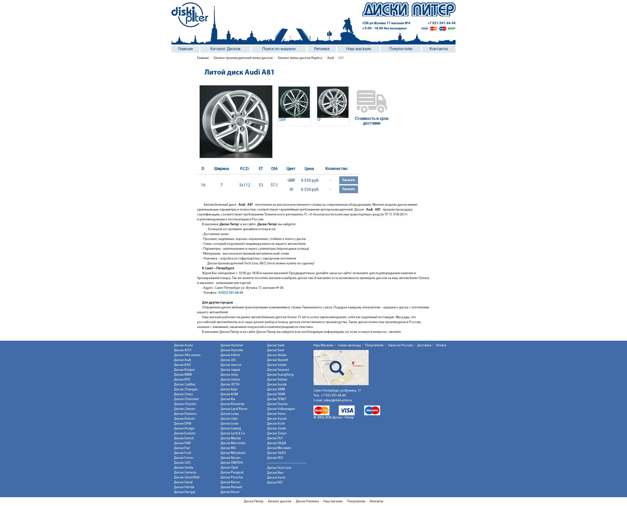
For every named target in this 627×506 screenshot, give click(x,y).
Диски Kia (227, 399)
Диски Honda (184, 487)
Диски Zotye (277, 433)
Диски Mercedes (233, 443)
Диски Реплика (307, 501)
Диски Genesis (185, 472)
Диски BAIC (182, 365)
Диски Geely (183, 468)
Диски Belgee (184, 370)
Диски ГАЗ (275, 438)
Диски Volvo (276, 414)
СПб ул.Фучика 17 (386, 23)
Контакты (439, 49)
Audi (330, 58)
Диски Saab (276, 345)
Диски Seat (275, 350)
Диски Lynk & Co (232, 433)
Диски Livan (229, 424)
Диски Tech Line (279, 468)
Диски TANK (276, 394)
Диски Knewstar (232, 404)
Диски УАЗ (275, 458)
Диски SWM (276, 389)
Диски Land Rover (233, 409)
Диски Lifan (229, 419)
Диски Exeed (183, 438)
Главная (185, 49)
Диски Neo (275, 473)
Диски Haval (183, 482)
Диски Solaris (277, 365)
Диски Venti (276, 478)
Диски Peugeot (232, 472)
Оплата (441, 345)
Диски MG (228, 448)
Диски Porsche (231, 477)
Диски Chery (183, 394)
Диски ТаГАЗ (276, 453)
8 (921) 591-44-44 (230, 293)
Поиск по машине (279, 49)
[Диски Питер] (189, 15)
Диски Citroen (184, 409)
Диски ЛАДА (276, 443)
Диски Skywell (277, 360)
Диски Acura (183, 345)
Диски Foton (183, 458)
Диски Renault (231, 487)
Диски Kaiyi (229, 389)
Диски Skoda (276, 355)
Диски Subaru (277, 380)
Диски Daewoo (185, 414)
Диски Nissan (230, 458)
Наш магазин (358, 49)
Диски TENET (277, 399)
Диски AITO (183, 350)
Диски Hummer (231, 345)
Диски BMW (183, 375)
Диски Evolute (184, 433)
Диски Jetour (230, 380)
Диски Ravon (230, 482)
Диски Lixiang (230, 428)
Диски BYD (182, 380)
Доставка (424, 345)
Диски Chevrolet (186, 399)
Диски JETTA (230, 384)
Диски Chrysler (185, 404)
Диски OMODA (231, 463)
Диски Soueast (278, 370)
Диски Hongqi (184, 492)
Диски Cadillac (185, 384)
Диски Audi (182, 360)
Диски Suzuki (277, 384)
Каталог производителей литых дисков (243, 58)
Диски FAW (182, 443)
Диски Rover (230, 492)
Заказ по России (400, 345)
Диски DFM (182, 424)
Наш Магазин (323, 345)
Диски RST (275, 482)
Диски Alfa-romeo (187, 355)
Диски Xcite (276, 424)
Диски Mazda (230, 438)
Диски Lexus (229, 414)
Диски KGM (229, 394)
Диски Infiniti (230, 355)
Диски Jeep (229, 375)
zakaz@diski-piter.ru (338, 400)
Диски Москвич (279, 448)
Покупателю (400, 49)
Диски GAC (182, 463)
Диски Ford (182, 453)
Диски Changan (186, 389)
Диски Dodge (184, 428)
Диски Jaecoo (230, 365)
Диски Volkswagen (281, 409)
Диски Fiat (182, 448)
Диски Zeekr (276, 428)
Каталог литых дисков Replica (299, 58)
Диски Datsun (184, 419)
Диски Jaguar (230, 370)
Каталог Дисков (225, 49)
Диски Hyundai (231, 350)
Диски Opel (229, 468)
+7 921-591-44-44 (442, 23)
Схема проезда (349, 345)
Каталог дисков (279, 501)
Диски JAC (228, 360)
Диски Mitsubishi (233, 453)
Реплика (321, 49)
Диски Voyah (277, 419)
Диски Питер (254, 501)
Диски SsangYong (280, 375)
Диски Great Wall (186, 477)
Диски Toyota (277, 404)
